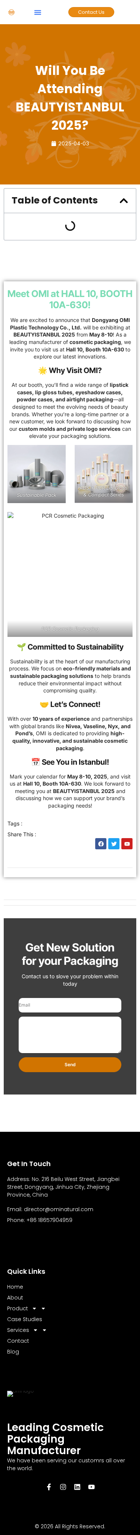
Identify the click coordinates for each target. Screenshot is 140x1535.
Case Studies (24, 1319)
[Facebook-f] (49, 1487)
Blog (13, 1351)
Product (17, 1308)
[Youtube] (91, 1487)
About (15, 1297)
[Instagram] (63, 1487)
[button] (37, 12)
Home (15, 1287)
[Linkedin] (77, 1487)
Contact (18, 1341)
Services (18, 1330)
